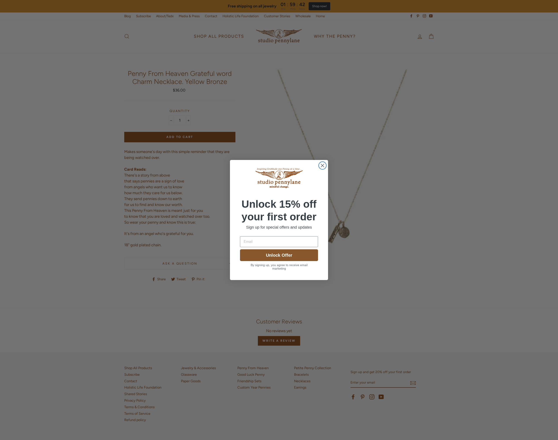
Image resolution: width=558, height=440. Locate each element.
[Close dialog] (322, 165)
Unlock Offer (279, 255)
